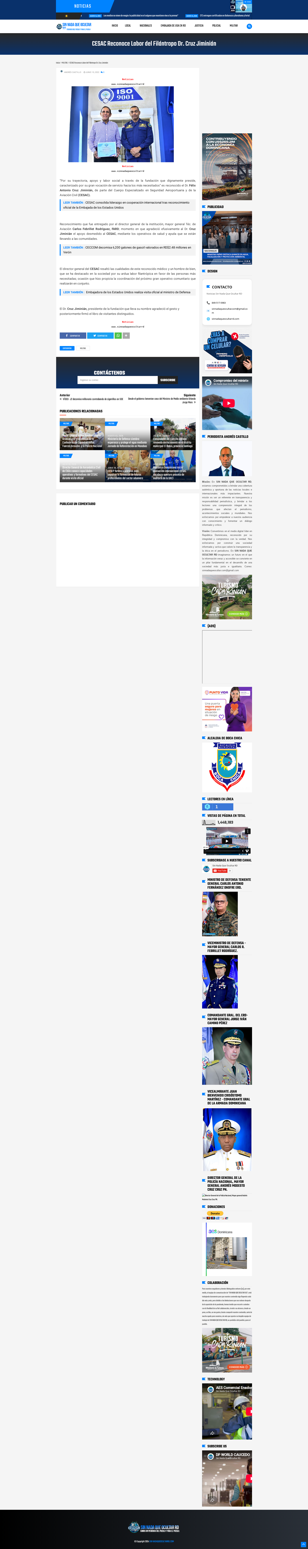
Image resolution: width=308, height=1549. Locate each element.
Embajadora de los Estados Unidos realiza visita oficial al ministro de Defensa (137, 292)
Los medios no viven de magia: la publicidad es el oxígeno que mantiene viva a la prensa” (85, 16)
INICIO (115, 25)
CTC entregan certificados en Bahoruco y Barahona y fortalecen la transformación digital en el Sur (186, 16)
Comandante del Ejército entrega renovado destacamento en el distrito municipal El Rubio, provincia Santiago (172, 442)
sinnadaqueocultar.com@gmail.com (230, 310)
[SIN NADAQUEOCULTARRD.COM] (154, 1534)
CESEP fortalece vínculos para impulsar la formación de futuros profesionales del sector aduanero (125, 475)
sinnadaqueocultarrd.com (225, 318)
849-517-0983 (219, 302)
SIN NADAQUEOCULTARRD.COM (161, 1542)
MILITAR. (83, 348)
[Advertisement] (213, 71)
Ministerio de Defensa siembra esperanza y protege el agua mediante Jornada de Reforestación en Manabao (127, 442)
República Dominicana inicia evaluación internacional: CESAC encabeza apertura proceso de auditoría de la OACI (169, 473)
